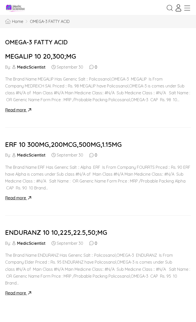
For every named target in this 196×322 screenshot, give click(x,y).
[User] (178, 8)
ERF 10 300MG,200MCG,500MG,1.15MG (63, 144)
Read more (16, 109)
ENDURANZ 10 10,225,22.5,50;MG (56, 232)
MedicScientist (31, 67)
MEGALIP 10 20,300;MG (40, 56)
